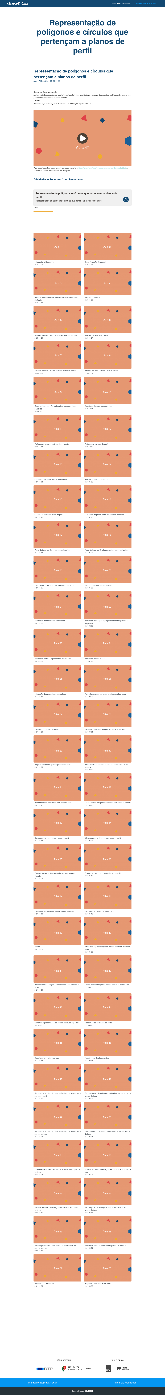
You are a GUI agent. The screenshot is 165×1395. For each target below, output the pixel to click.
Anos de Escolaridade (121, 3)
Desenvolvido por (82, 1391)
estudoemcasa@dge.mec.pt (42, 1382)
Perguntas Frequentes (125, 1382)
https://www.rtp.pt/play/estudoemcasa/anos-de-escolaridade (102, 168)
